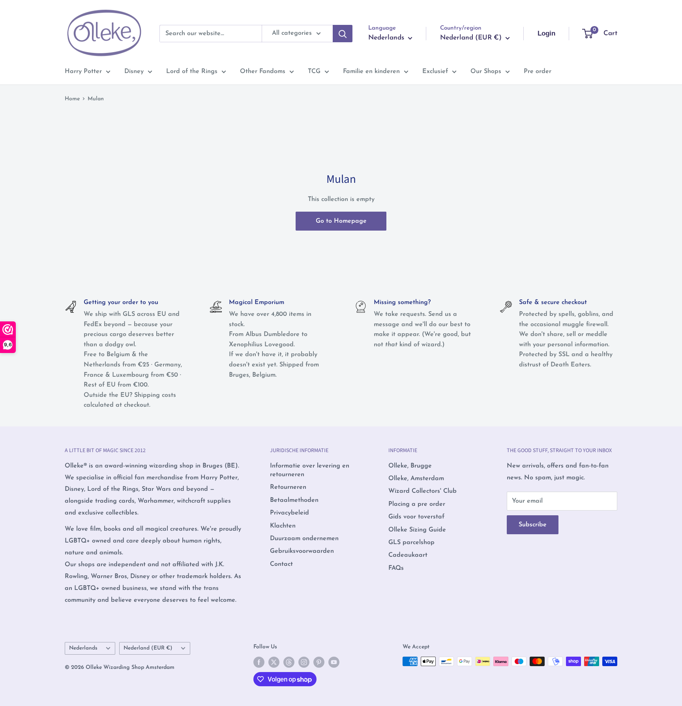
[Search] (342, 33)
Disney (134, 71)
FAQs (396, 568)
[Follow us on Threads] (288, 662)
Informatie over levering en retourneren (309, 470)
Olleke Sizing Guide (417, 530)
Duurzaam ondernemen (304, 538)
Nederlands (83, 648)
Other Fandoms (262, 71)
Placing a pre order (416, 504)
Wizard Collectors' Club (422, 491)
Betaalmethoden (294, 500)
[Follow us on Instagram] (303, 662)
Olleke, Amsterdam (416, 478)
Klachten (283, 526)
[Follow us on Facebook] (258, 662)
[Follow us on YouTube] (333, 662)
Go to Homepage (341, 221)
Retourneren (288, 487)
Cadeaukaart (407, 555)
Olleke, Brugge (410, 466)
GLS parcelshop (411, 542)
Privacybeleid (289, 513)
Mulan (96, 99)
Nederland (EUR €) (148, 648)
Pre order (537, 71)
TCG (314, 71)
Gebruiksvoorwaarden (302, 551)
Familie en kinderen (371, 71)
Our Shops (485, 71)
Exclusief (435, 71)
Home (72, 99)
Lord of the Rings (191, 71)
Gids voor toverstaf (416, 517)
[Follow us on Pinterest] (318, 662)
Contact (281, 564)
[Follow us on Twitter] (273, 662)
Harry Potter (83, 71)
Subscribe (533, 525)
